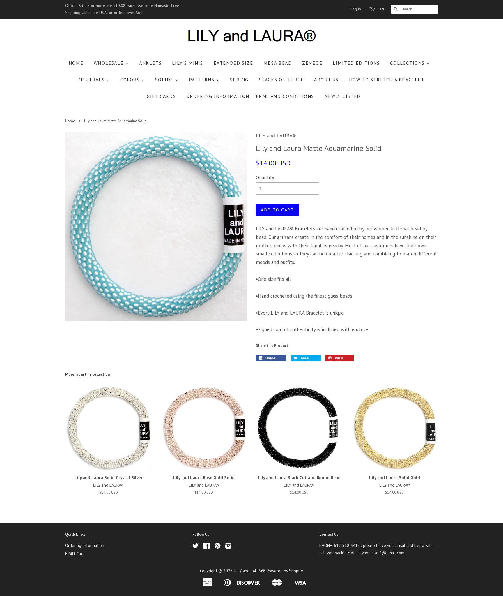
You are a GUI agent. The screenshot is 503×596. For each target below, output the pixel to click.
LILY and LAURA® (249, 571)
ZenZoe (312, 63)
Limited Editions (356, 63)
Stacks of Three (281, 79)
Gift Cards (161, 96)
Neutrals (92, 79)
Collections (408, 63)
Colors (130, 79)
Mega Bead (277, 63)
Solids (165, 79)
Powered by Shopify (285, 571)
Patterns (202, 79)
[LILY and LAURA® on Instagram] (228, 546)
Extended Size (233, 63)
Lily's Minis (187, 63)
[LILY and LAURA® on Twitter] (195, 546)
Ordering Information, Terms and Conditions (250, 96)
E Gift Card (75, 553)
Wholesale (109, 63)
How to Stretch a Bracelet (386, 79)
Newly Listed (343, 96)
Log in (355, 9)
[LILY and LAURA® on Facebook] (206, 546)
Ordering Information (84, 545)
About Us (326, 79)
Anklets (150, 63)
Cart (380, 9)
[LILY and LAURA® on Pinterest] (217, 546)
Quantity (265, 177)
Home (76, 63)
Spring (239, 79)
